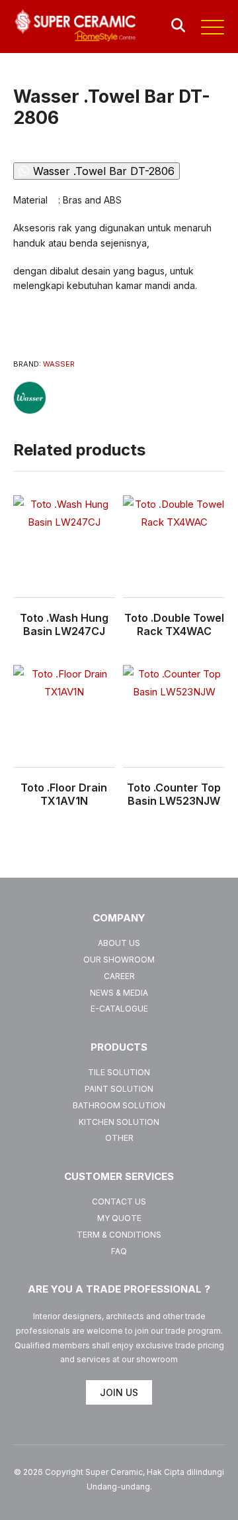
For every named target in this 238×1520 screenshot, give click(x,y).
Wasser (59, 364)
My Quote (119, 1218)
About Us (119, 943)
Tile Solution (119, 1072)
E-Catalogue (119, 1009)
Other (119, 1138)
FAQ (119, 1251)
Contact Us (119, 1201)
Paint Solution (119, 1089)
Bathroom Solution (119, 1105)
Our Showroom (119, 960)
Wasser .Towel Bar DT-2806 (104, 171)
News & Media (119, 993)
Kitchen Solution (119, 1122)
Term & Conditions (119, 1235)
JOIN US (119, 1392)
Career (119, 976)
